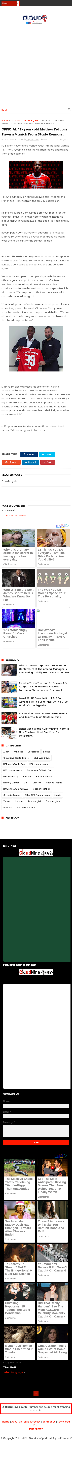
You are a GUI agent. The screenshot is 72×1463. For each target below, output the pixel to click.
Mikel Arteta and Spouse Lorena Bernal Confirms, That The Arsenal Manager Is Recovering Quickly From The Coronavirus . (44, 671)
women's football (26, 807)
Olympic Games (11, 795)
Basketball (33, 751)
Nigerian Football (41, 788)
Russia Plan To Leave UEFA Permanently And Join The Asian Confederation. (43, 715)
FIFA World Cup (10, 776)
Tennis (6, 801)
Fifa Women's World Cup (39, 770)
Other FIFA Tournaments (37, 795)
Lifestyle (37, 782)
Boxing (46, 751)
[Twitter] (68, 2)
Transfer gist (34, 801)
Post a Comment (16, 515)
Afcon (6, 751)
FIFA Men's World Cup (14, 764)
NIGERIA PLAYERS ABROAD (15, 788)
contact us (49, 1421)
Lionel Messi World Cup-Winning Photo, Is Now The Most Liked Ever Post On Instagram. (44, 732)
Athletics (18, 751)
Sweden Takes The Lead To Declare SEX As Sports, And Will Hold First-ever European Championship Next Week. (43, 686)
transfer (19, 801)
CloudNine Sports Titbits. (16, 758)
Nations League (54, 782)
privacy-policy (32, 1421)
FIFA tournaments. (12, 770)
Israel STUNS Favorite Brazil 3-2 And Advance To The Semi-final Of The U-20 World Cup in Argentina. (43, 702)
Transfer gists (31, 120)
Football (16, 120)
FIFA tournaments (38, 764)
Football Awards (44, 776)
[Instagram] (62, 2)
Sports (57, 795)
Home (5, 109)
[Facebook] (57, 2)
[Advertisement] (36, 65)
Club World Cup (42, 758)
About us (16, 1421)
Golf (26, 782)
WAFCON (7, 807)
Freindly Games (11, 782)
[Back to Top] (36, 1393)
